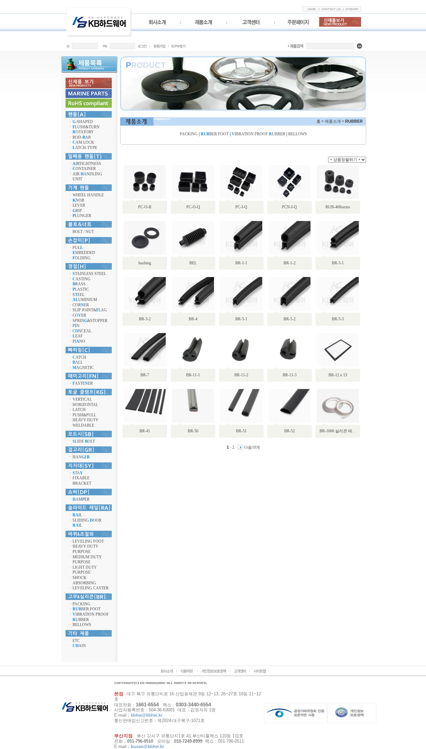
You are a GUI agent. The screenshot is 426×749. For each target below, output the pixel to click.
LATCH (79, 409)
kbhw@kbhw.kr (146, 715)
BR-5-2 (290, 319)
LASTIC (81, 289)
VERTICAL (82, 399)
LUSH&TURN (86, 127)
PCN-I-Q (289, 207)
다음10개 (252, 447)
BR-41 (144, 431)
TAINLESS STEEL (89, 273)
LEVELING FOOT (88, 541)
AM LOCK (83, 142)
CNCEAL (82, 331)
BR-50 (193, 431)
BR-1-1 (241, 263)
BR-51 (241, 431)
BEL (193, 263)
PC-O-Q (193, 207)
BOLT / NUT (83, 231)
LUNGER (82, 215)
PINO (79, 341)
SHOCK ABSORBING (84, 580)
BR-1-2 (290, 263)
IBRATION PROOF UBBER (258, 134)
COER (79, 315)
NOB (78, 200)
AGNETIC (83, 367)
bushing (144, 263)
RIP (77, 210)
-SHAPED (83, 121)
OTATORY (83, 132)
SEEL (79, 294)
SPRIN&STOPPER (90, 320)
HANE (81, 457)
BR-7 (144, 375)
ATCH (79, 357)
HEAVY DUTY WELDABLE (86, 423)
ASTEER (83, 383)
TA (78, 473)
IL (77, 515)
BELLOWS (82, 624)
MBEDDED (84, 252)
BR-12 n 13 (337, 375)
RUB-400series (337, 207)
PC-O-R (144, 207)
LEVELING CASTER (90, 588)
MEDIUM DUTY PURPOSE (87, 560)
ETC (76, 640)
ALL (78, 362)
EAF (78, 336)
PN (76, 325)
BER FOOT (87, 609)
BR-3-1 (338, 263)
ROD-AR (82, 137)
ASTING (82, 279)
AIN (79, 645)
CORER (81, 305)
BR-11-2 (241, 375)
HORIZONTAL (85, 404)
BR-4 (193, 319)
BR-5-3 (338, 319)
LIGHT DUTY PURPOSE (85, 570)
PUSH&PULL (84, 415)
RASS (79, 284)
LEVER (79, 205)
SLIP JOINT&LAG (90, 310)
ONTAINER (84, 168)
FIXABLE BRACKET (82, 481)
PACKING (82, 604)
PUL (78, 247)
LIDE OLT (84, 441)
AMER (81, 499)
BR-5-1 (241, 319)
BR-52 (289, 431)
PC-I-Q (241, 207)
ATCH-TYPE (85, 147)
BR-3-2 (145, 319)
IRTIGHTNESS (87, 163)
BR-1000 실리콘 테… (338, 431)
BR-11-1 (193, 375)
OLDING (82, 258)
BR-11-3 (290, 375)
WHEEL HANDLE (88, 195)
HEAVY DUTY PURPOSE (86, 549)
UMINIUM (85, 299)
